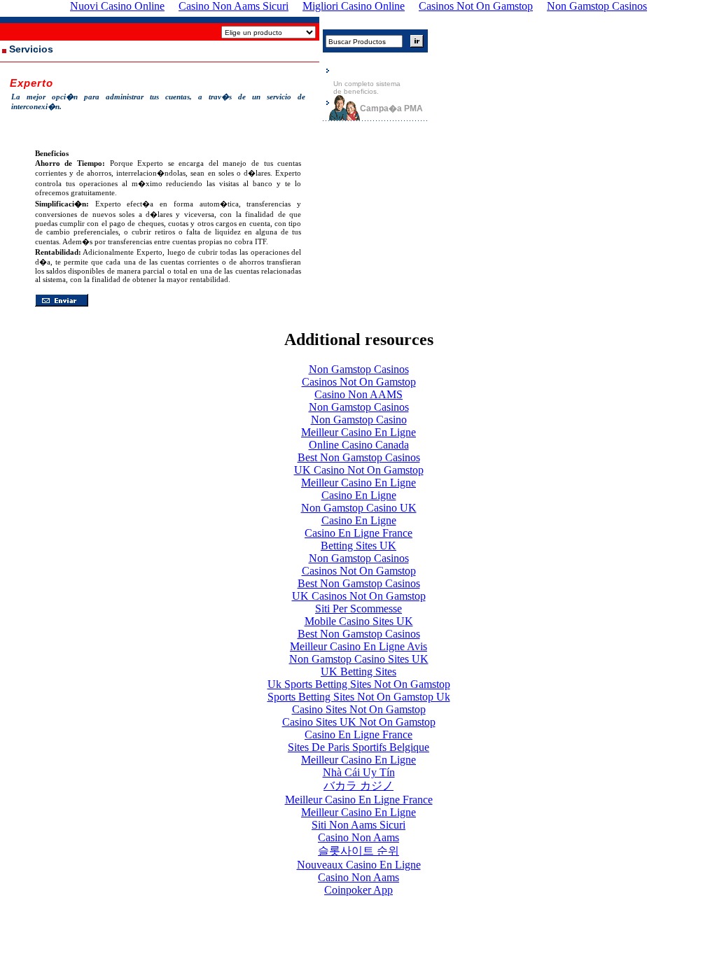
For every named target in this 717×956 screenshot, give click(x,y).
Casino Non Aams (358, 837)
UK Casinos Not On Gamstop (359, 596)
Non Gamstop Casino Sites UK (359, 659)
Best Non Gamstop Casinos (359, 457)
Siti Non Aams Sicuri (358, 825)
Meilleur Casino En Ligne (358, 432)
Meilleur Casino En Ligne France (359, 800)
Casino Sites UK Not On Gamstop (359, 722)
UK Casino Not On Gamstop (359, 470)
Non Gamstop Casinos (359, 369)
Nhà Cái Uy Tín (359, 772)
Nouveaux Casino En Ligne (359, 865)
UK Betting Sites (358, 671)
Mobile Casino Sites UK (359, 621)
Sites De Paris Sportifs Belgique (358, 747)
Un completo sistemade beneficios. (367, 87)
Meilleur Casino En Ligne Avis (358, 646)
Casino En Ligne (358, 495)
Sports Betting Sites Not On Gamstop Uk (358, 697)
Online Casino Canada (359, 445)
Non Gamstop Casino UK (359, 508)
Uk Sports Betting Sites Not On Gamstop (358, 684)
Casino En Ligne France (358, 533)
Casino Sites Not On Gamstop (359, 709)
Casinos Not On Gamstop (359, 382)
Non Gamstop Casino (359, 420)
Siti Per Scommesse (358, 608)
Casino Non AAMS (358, 394)
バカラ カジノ (358, 786)
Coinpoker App (358, 890)
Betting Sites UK (358, 545)
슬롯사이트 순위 (358, 851)
